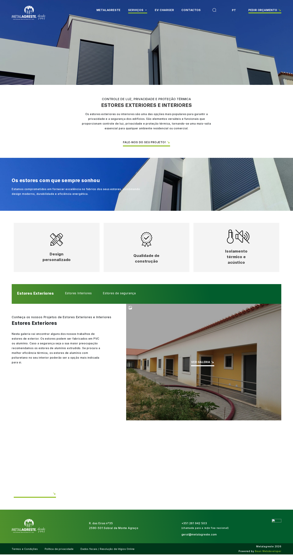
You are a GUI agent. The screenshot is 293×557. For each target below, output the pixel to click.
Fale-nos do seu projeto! (144, 142)
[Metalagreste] (29, 12)
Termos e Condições (25, 548)
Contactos (191, 10)
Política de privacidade (59, 548)
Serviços (135, 10)
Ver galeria (200, 362)
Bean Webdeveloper (268, 551)
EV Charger (164, 10)
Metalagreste (108, 10)
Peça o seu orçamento (33, 493)
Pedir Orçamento (262, 10)
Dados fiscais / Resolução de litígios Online (108, 548)
